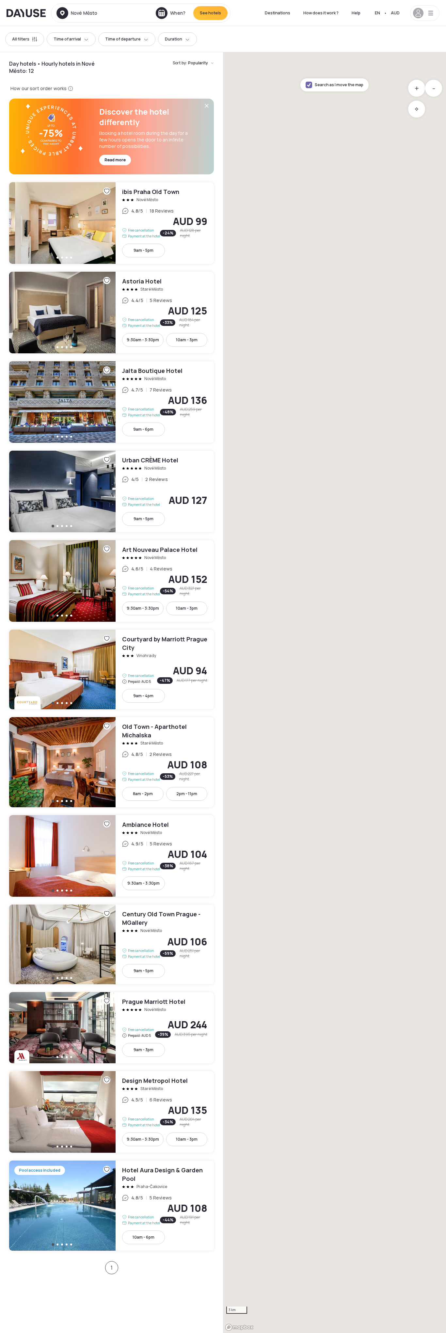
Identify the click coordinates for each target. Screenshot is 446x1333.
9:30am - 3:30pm (143, 340)
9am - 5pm (143, 250)
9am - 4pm (143, 696)
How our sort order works (38, 88)
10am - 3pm (187, 340)
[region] (334, 692)
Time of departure (123, 39)
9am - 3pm (143, 1049)
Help (356, 13)
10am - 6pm (143, 1237)
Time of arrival (67, 39)
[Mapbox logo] (239, 1327)
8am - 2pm (143, 793)
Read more (115, 160)
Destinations (277, 13)
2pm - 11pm (186, 793)
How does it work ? (321, 13)
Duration (173, 39)
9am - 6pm (143, 429)
